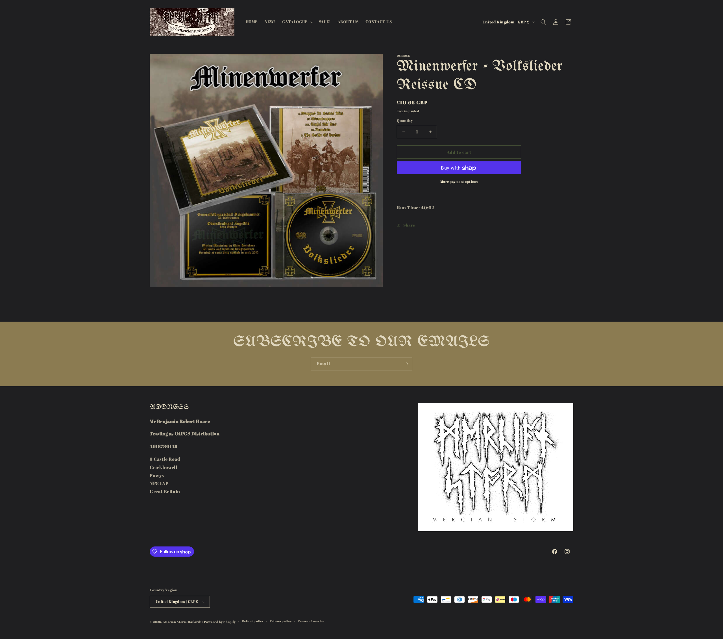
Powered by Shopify (220, 622)
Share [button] (409, 225)
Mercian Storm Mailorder (183, 622)
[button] (297, 22)
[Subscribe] (406, 363)
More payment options (459, 181)
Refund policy (253, 621)
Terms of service (311, 621)
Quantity (405, 120)
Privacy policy (281, 621)
